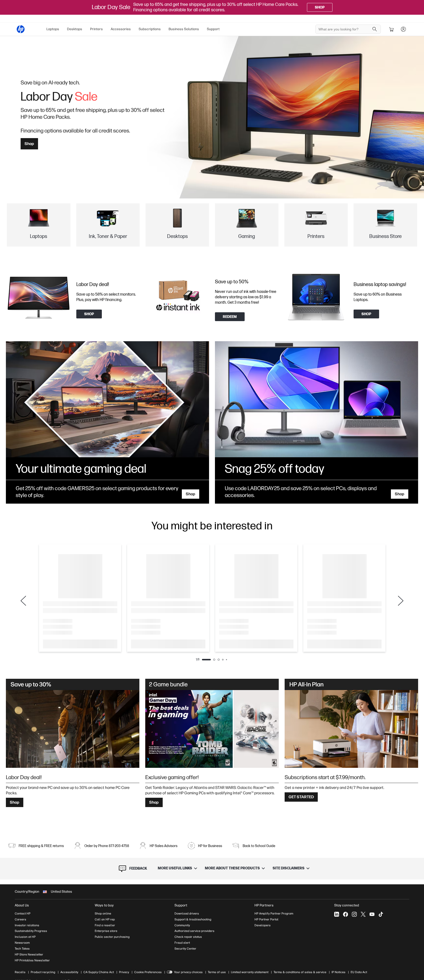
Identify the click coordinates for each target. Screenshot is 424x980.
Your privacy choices (188, 972)
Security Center (185, 948)
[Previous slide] (23, 601)
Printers (96, 29)
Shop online (103, 913)
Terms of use (217, 972)
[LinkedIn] (336, 914)
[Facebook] (345, 914)
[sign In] (403, 29)
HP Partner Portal (266, 919)
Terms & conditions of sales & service (300, 972)
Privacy (124, 972)
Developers (262, 925)
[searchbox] (344, 29)
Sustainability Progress (31, 931)
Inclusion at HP (25, 937)
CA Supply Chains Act (98, 972)
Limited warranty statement (249, 972)
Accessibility (69, 972)
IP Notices (338, 972)
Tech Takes (22, 948)
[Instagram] (354, 914)
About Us (22, 905)
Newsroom (22, 942)
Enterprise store (106, 931)
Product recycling (43, 972)
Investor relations (27, 925)
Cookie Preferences (148, 972)
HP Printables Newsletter (32, 960)
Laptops (52, 29)
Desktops (74, 29)
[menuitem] (53, 29)
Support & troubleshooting (192, 919)
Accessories (121, 29)
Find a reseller (105, 925)
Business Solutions (184, 29)
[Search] (375, 29)
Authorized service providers (194, 931)
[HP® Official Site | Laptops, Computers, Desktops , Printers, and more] (20, 29)
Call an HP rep (105, 919)
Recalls (20, 972)
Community (182, 925)
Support (213, 29)
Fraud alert (182, 942)
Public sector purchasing (112, 937)
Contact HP (22, 913)
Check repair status (188, 937)
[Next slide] (401, 601)
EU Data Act (359, 972)
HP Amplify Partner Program (273, 913)
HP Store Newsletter (29, 954)
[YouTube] (372, 914)
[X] (363, 914)
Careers (20, 919)
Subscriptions (150, 29)
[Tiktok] (380, 914)
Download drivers (186, 913)
